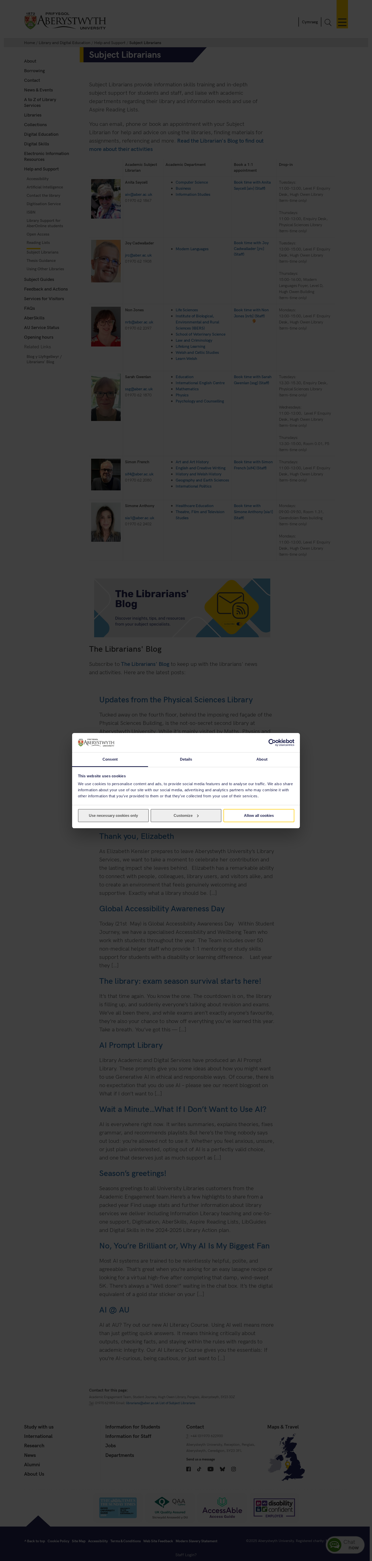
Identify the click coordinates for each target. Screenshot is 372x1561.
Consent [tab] (110, 759)
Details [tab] (186, 759)
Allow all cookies (259, 815)
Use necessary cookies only (113, 815)
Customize (183, 815)
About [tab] (261, 759)
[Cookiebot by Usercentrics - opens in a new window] (272, 742)
